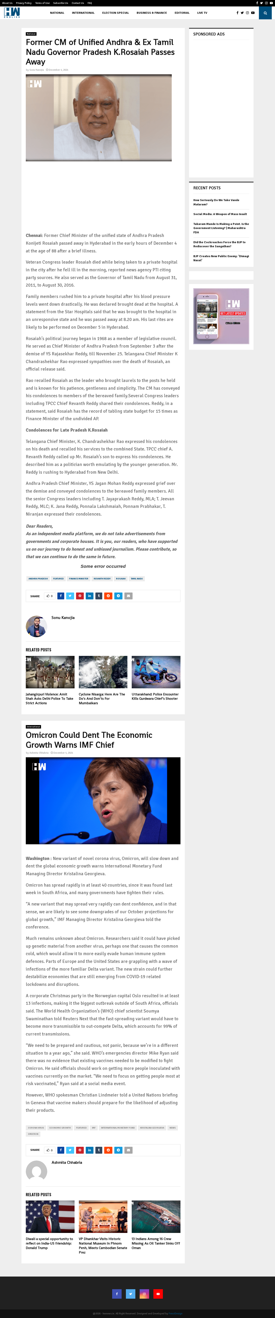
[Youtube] (254, 12)
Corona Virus (36, 1128)
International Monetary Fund (118, 1128)
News (173, 1128)
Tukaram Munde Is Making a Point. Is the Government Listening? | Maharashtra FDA (221, 228)
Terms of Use (42, 3)
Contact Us (78, 3)
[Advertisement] (103, 198)
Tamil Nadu (137, 578)
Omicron (33, 1134)
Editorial (182, 13)
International (83, 13)
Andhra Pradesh (38, 578)
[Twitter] (243, 12)
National (57, 13)
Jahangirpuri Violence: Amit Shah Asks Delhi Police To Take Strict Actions (49, 699)
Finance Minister (78, 578)
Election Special (115, 13)
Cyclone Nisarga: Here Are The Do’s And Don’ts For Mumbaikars (102, 699)
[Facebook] (239, 12)
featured (58, 578)
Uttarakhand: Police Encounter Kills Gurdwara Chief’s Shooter (155, 696)
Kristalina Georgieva (152, 1128)
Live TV (202, 13)
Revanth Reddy (102, 578)
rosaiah (120, 578)
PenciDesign (175, 1313)
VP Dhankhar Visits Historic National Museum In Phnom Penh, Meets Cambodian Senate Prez (103, 1245)
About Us (7, 3)
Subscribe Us (60, 3)
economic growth (60, 1128)
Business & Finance (152, 13)
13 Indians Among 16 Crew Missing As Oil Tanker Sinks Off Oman (156, 1243)
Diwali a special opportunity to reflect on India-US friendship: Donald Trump (49, 1243)
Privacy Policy (24, 3)
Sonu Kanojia (36, 70)
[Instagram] (248, 12)
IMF (94, 1128)
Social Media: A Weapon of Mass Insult (220, 214)
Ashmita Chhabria (39, 752)
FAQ (90, 3)
